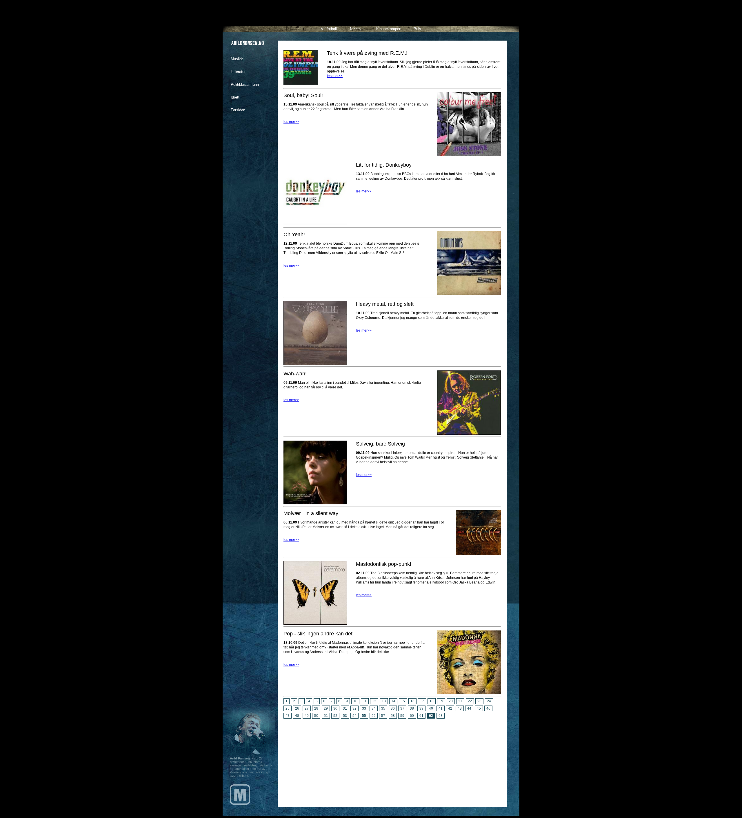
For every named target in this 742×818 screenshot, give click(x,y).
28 (316, 708)
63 (441, 716)
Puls (417, 29)
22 (470, 701)
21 (460, 701)
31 (345, 708)
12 (374, 701)
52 (335, 716)
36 (393, 708)
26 (297, 708)
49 (307, 716)
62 (431, 716)
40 (431, 708)
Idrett (235, 97)
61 (421, 716)
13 (384, 701)
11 (365, 701)
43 (460, 708)
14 (393, 701)
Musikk (237, 59)
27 (307, 708)
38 (412, 708)
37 (402, 708)
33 (364, 708)
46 (488, 708)
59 (402, 716)
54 (354, 716)
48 (297, 716)
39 (421, 708)
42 (450, 708)
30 (335, 708)
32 (354, 708)
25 (287, 708)
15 (403, 701)
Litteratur (238, 72)
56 (374, 716)
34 (374, 708)
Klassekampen (388, 29)
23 (479, 701)
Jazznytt (356, 29)
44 (469, 708)
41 (441, 708)
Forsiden (238, 110)
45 (479, 708)
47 (287, 716)
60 (412, 716)
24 (489, 701)
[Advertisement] (392, 760)
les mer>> (335, 76)
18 (432, 701)
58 (393, 716)
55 (364, 716)
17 (422, 701)
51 (326, 716)
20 (451, 701)
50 (316, 716)
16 (412, 701)
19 (441, 701)
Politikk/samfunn (245, 84)
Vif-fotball (329, 29)
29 (326, 708)
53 (345, 716)
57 (383, 716)
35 (383, 708)
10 (355, 701)
